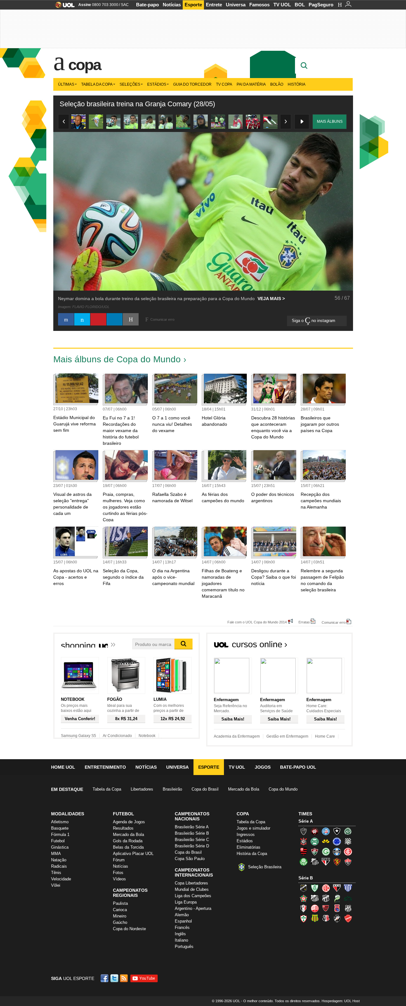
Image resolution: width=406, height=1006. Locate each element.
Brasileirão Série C (192, 839)
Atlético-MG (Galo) (303, 831)
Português (184, 946)
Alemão (182, 914)
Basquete (60, 828)
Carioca (120, 909)
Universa (236, 4)
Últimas (66, 84)
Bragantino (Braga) (315, 898)
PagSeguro (321, 4)
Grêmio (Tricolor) (337, 851)
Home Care (325, 736)
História (296, 84)
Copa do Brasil (205, 789)
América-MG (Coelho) (315, 888)
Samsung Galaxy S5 (78, 735)
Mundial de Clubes (192, 889)
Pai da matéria (251, 84)
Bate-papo (147, 4)
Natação (58, 860)
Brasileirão (172, 789)
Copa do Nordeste (129, 928)
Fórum (119, 860)
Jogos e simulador (253, 828)
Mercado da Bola (243, 789)
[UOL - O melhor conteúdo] (63, 7)
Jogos (263, 767)
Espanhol (183, 921)
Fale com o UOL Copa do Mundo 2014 (257, 622)
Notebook (147, 735)
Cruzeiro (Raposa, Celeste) (337, 841)
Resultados (123, 828)
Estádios (156, 84)
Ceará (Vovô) (326, 898)
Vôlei (55, 885)
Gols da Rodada (127, 840)
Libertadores (142, 789)
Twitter (115, 978)
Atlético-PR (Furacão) (315, 831)
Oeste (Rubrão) (326, 908)
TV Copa (224, 84)
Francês (182, 927)
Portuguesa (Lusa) (303, 918)
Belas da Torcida (128, 847)
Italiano (181, 940)
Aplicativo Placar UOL (133, 853)
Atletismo (60, 821)
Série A (305, 821)
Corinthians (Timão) (303, 841)
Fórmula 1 (60, 834)
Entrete (214, 4)
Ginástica (60, 847)
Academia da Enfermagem (237, 736)
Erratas (304, 622)
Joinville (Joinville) (303, 908)
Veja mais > (271, 298)
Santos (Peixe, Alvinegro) (315, 862)
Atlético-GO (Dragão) (337, 888)
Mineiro (119, 916)
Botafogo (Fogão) (337, 831)
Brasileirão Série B (192, 833)
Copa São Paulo (190, 858)
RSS (124, 978)
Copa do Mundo (283, 789)
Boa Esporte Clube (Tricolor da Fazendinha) (303, 898)
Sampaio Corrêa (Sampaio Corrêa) (315, 918)
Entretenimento (105, 767)
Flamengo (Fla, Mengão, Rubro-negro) (303, 851)
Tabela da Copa (97, 84)
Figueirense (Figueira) (348, 841)
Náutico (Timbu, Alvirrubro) (315, 908)
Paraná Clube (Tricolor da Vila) (337, 908)
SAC (125, 5)
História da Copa (252, 853)
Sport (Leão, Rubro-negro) (337, 862)
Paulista (120, 903)
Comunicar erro (334, 622)
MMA (56, 853)
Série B (305, 878)
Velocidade (61, 879)
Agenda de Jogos (129, 821)
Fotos (118, 872)
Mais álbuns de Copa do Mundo (117, 359)
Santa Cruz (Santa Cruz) (326, 918)
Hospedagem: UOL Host (341, 1001)
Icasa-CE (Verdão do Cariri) (348, 898)
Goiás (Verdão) (326, 851)
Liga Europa (186, 902)
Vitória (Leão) (348, 862)
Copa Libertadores (191, 883)
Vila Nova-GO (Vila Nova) (348, 918)
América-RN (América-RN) (326, 888)
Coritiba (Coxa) (315, 841)
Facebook (105, 978)
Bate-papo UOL (298, 767)
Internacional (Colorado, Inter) (348, 851)
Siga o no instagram (314, 320)
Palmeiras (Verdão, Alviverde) (303, 862)
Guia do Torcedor (192, 84)
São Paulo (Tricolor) (326, 862)
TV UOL (282, 4)
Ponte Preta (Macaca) (348, 908)
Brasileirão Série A (192, 827)
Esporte (193, 4)
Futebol (58, 840)
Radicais (59, 866)
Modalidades (67, 813)
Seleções (130, 84)
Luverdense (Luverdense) (337, 898)
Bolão (276, 84)
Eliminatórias (248, 847)
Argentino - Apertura (193, 908)
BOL (300, 4)
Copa (84, 65)
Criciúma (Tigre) (326, 841)
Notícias (172, 4)
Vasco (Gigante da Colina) (337, 918)
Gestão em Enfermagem (287, 736)
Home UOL (63, 767)
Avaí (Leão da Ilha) (348, 888)
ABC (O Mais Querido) (303, 888)
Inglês (180, 933)
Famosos (259, 4)
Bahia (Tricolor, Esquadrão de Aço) (326, 831)
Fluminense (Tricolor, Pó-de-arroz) (315, 851)
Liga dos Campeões (193, 895)
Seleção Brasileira (264, 867)
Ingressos (246, 834)
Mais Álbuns (330, 121)
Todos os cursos (331, 646)
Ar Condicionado (117, 735)
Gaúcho (120, 922)
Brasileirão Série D (192, 846)
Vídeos (119, 879)
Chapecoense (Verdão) (348, 831)
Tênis (56, 872)
